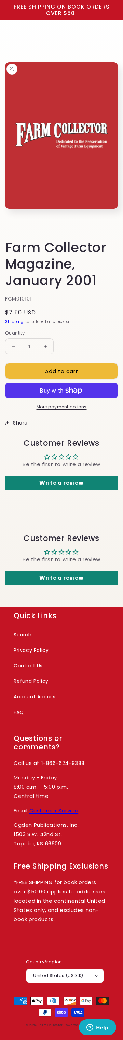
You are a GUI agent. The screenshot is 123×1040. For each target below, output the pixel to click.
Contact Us (28, 665)
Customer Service (54, 810)
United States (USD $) (58, 975)
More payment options (62, 407)
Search (23, 634)
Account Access (34, 696)
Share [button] (20, 422)
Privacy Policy (31, 650)
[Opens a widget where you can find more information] (97, 1028)
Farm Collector (50, 1025)
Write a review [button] (61, 483)
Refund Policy (31, 681)
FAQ (19, 712)
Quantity (15, 333)
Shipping (14, 321)
